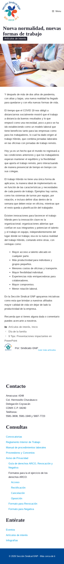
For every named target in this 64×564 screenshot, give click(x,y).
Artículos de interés (15, 38)
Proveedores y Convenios (20, 452)
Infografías (12, 540)
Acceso (15, 482)
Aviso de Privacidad (17, 458)
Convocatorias (14, 436)
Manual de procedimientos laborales (26, 447)
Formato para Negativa (21, 509)
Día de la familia (17, 331)
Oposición (16, 498)
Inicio (35, 327)
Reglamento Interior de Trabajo (23, 442)
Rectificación (18, 487)
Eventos (10, 529)
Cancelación (18, 493)
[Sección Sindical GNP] (11, 11)
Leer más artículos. (47, 350)
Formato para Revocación (22, 503)
